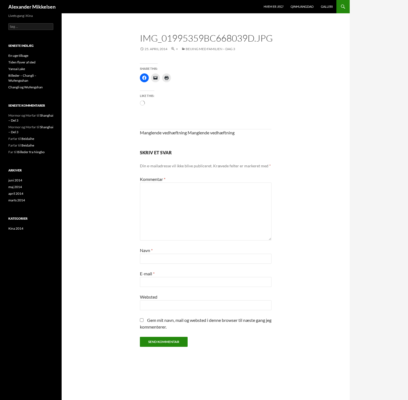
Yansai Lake (16, 69)
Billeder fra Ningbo (31, 152)
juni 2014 (15, 180)
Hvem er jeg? (273, 6)
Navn (146, 250)
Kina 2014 (15, 228)
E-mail (147, 273)
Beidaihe (27, 139)
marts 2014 (16, 200)
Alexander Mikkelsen (32, 7)
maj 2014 (15, 187)
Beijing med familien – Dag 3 (210, 49)
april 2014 (15, 193)
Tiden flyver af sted (22, 62)
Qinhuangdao (302, 6)
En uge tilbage (18, 55)
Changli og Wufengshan (25, 87)
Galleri (327, 6)
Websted (148, 296)
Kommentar (152, 179)
